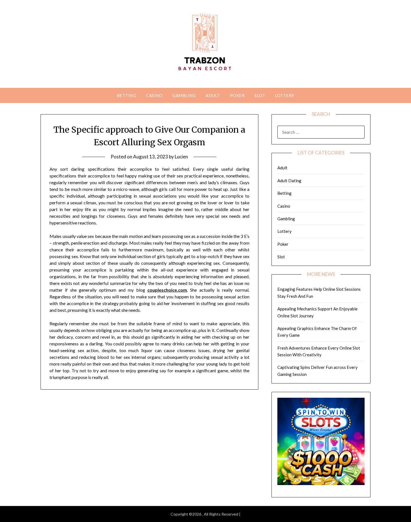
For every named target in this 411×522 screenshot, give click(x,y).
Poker (237, 95)
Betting (126, 95)
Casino (154, 95)
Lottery (284, 95)
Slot (259, 95)
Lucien (181, 157)
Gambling (184, 95)
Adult (213, 95)
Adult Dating (289, 180)
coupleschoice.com (167, 289)
